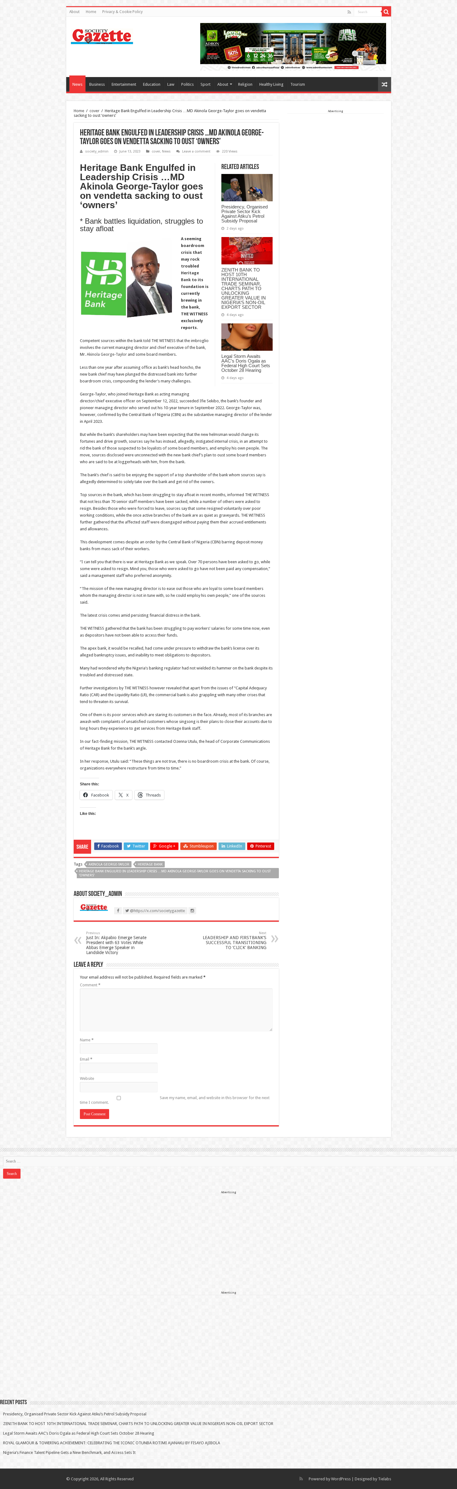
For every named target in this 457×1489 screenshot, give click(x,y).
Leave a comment (196, 151)
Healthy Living (271, 84)
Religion (245, 84)
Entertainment (124, 84)
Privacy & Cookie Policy (122, 12)
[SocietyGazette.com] (102, 35)
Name (87, 1040)
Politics (187, 84)
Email (86, 1059)
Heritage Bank (150, 864)
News (77, 84)
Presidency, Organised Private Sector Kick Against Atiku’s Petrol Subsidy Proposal (244, 213)
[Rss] (349, 12)
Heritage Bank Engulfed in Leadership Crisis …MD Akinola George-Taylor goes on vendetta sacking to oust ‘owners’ (175, 873)
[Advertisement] (335, 153)
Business (97, 84)
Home (91, 12)
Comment (90, 985)
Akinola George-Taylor (107, 354)
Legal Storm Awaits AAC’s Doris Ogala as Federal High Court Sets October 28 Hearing (245, 363)
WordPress (341, 1479)
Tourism (297, 84)
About (74, 12)
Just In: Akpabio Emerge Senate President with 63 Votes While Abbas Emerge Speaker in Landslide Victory (116, 943)
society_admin (96, 151)
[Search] (386, 11)
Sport (205, 84)
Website (87, 1078)
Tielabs (384, 1479)
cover (94, 110)
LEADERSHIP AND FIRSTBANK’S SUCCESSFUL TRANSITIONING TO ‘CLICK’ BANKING (234, 940)
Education (151, 84)
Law (170, 84)
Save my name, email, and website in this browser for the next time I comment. (175, 1100)
